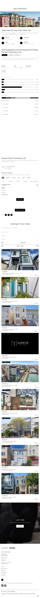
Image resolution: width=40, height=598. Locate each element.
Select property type (5, 232)
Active (19, 177)
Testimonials (3, 573)
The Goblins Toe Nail (6, 184)
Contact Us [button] (20, 526)
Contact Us (3, 575)
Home (2, 566)
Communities (3, 572)
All (3, 177)
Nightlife (29, 177)
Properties (3, 570)
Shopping (14, 177)
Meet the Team (4, 568)
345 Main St (4, 185)
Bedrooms (3, 239)
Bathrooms (3, 235)
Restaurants (8, 177)
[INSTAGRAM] (2, 580)
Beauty (24, 177)
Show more (20, 199)
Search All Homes (20, 210)
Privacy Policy (31, 593)
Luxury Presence (11, 591)
